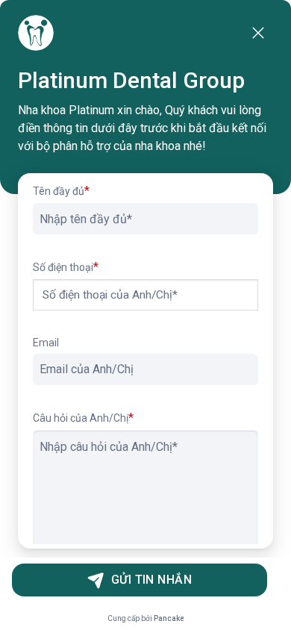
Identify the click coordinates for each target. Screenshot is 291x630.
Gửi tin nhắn (152, 580)
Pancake (169, 618)
